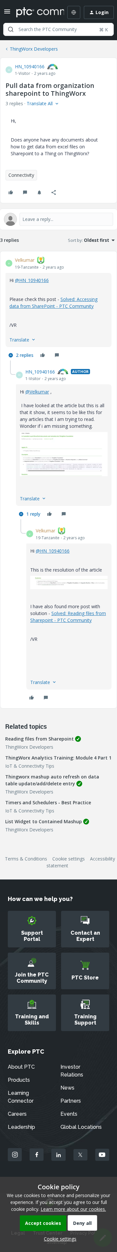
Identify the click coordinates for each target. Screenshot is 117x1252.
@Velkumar (37, 392)
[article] (58, 308)
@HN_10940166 (32, 280)
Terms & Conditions (26, 859)
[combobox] (58, 29)
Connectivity (21, 175)
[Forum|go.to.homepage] (35, 12)
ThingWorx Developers (34, 49)
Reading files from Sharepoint (39, 739)
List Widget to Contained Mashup (43, 821)
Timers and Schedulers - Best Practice (48, 802)
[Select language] (73, 12)
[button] (7, 13)
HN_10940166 (30, 66)
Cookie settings (68, 859)
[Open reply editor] (58, 219)
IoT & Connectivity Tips (29, 766)
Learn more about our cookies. (73, 1209)
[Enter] (10, 29)
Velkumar (24, 260)
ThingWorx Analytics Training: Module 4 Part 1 (58, 758)
